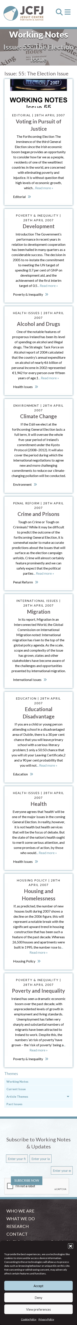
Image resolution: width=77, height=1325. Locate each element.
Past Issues (14, 1104)
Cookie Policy (28, 1319)
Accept (38, 1286)
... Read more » (43, 188)
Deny (38, 1298)
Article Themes (17, 1096)
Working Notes (17, 1081)
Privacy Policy (46, 1319)
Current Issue (16, 1089)
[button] (70, 1246)
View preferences (38, 1309)
